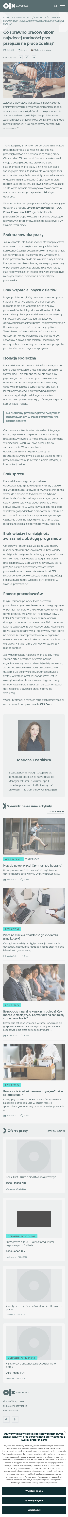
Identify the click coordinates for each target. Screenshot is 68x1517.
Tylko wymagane (34, 1500)
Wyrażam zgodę (34, 1491)
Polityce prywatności (48, 1482)
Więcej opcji (34, 1509)
